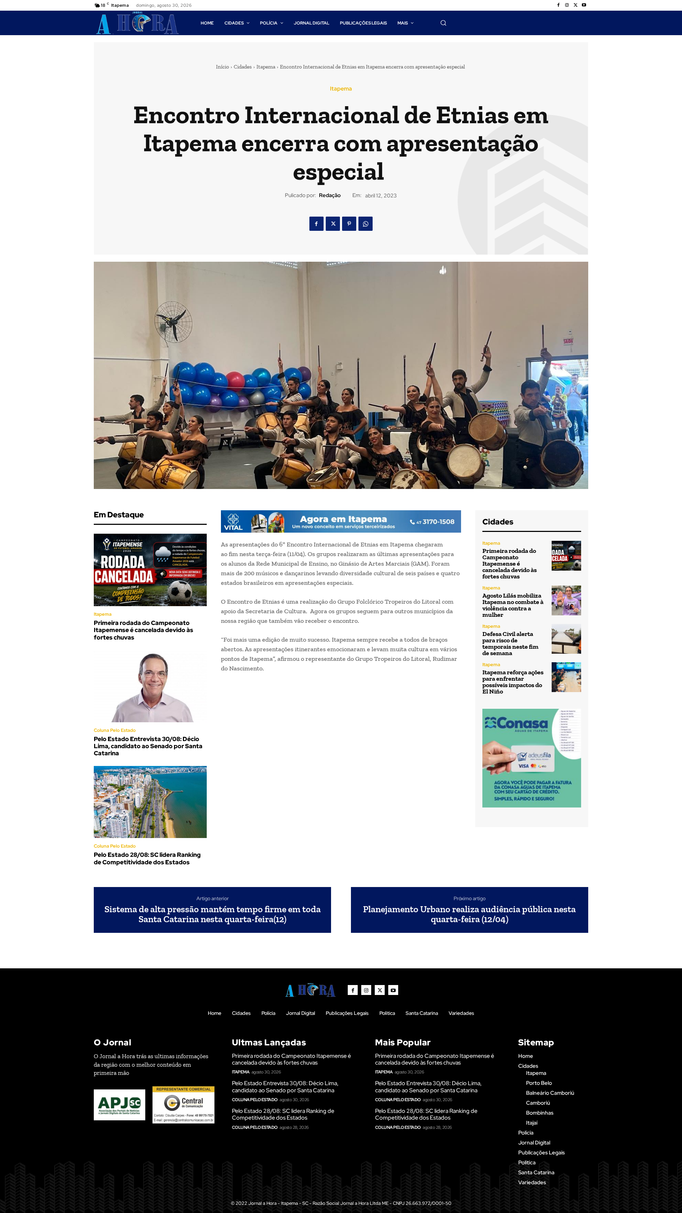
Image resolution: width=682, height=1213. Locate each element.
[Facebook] (558, 5)
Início (222, 67)
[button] (443, 23)
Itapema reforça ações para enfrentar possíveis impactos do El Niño (512, 681)
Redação (330, 195)
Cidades (243, 67)
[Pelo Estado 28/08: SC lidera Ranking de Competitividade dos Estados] (150, 802)
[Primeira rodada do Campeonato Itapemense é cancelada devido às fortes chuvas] (150, 570)
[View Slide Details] (341, 521)
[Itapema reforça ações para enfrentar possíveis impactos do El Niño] (566, 677)
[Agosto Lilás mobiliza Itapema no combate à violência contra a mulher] (566, 600)
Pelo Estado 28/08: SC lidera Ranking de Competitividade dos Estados (147, 858)
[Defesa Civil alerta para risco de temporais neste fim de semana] (566, 638)
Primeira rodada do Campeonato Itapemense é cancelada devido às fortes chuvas (143, 630)
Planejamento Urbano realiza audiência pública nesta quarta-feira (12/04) (469, 914)
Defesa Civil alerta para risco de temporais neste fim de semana (510, 643)
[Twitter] (575, 5)
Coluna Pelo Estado (115, 730)
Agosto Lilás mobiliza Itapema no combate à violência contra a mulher (512, 605)
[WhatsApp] (365, 224)
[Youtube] (584, 5)
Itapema (265, 67)
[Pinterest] (349, 224)
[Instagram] (567, 5)
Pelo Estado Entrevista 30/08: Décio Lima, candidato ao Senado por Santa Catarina (148, 746)
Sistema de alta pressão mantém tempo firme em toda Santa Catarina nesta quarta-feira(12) (212, 914)
